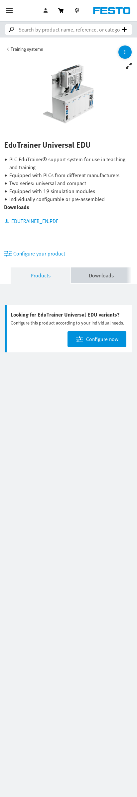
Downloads (101, 275)
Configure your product (39, 253)
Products (41, 275)
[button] (46, 10)
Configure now (102, 339)
